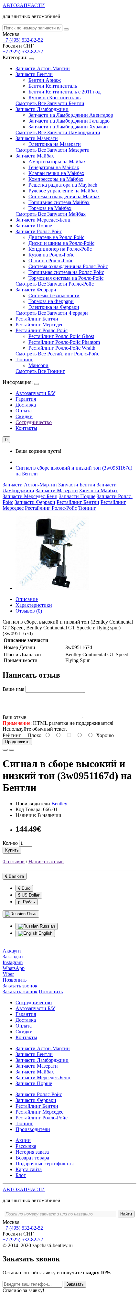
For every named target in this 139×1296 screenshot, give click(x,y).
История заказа (32, 1152)
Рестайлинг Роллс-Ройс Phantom (64, 342)
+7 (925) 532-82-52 (23, 51)
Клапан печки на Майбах (56, 173)
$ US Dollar (28, 895)
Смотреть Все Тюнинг (40, 371)
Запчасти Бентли (34, 74)
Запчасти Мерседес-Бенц (43, 220)
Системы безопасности (54, 295)
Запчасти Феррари (36, 289)
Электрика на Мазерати (54, 144)
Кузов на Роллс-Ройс (51, 254)
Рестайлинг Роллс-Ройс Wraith (61, 348)
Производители (33, 1129)
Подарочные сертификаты (45, 1163)
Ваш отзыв (15, 717)
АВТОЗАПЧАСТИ (24, 5)
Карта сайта (29, 1169)
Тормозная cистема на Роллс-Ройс (65, 278)
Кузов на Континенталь (54, 97)
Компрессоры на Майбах (55, 179)
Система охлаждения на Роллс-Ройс (68, 266)
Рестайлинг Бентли (37, 318)
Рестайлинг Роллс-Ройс (42, 330)
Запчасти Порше (34, 225)
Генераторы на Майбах (53, 167)
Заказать (75, 1284)
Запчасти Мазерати (37, 138)
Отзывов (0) (29, 611)
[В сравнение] (11, 750)
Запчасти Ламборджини (42, 109)
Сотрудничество (34, 422)
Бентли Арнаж (44, 80)
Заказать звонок (20, 991)
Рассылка (26, 1146)
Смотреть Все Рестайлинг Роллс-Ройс (57, 353)
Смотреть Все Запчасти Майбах (51, 214)
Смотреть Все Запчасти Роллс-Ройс (55, 284)
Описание (27, 599)
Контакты (26, 428)
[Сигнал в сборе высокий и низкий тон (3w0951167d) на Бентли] (52, 588)
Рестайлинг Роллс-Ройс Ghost (61, 336)
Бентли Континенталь (52, 86)
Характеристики (34, 605)
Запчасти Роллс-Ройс (39, 231)
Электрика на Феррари (53, 307)
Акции (23, 1140)
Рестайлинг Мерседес (39, 324)
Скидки (24, 416)
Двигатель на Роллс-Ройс (56, 237)
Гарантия (26, 399)
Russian (46, 926)
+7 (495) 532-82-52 (23, 40)
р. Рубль (26, 901)
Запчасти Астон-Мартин (43, 68)
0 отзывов (14, 861)
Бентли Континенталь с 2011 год (64, 91)
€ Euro (24, 888)
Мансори (38, 365)
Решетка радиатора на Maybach (62, 185)
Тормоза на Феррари (51, 301)
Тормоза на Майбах (49, 208)
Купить (12, 850)
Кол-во (10, 843)
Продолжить (17, 741)
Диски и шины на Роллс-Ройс (61, 243)
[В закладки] (5, 750)
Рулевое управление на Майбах (63, 190)
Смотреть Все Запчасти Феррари (52, 313)
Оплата (24, 410)
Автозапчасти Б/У (35, 393)
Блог (21, 1175)
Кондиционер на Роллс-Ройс (60, 249)
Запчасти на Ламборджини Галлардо (69, 121)
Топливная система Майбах (59, 202)
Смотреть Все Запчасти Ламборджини (58, 132)
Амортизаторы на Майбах (57, 161)
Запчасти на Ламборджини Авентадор (70, 115)
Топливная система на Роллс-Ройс (66, 272)
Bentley (59, 803)
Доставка (26, 405)
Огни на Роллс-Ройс (50, 260)
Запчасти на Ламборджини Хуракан (68, 126)
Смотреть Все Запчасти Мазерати (53, 150)
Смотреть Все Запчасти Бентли (50, 103)
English (44, 933)
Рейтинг (12, 735)
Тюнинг (24, 359)
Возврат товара (32, 1157)
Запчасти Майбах (35, 155)
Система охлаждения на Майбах (64, 196)
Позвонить (51, 991)
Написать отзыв (46, 861)
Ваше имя (13, 689)
